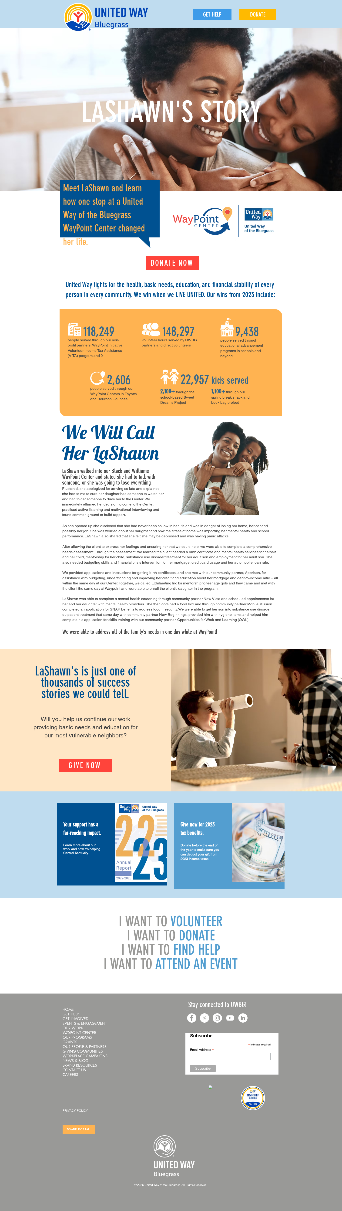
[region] (112, 844)
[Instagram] (217, 1018)
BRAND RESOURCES (80, 1065)
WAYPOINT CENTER (79, 1033)
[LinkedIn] (243, 1018)
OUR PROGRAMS (77, 1037)
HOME (68, 1009)
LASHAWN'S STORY (171, 112)
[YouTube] (230, 1018)
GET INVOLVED (75, 1019)
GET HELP (71, 1014)
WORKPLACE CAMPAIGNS (85, 1056)
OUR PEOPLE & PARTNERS (85, 1047)
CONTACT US (74, 1070)
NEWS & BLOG (75, 1060)
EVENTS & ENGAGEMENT (85, 1023)
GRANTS (70, 1042)
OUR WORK (73, 1028)
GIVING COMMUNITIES (83, 1051)
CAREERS (70, 1074)
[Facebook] (191, 1018)
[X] (204, 1018)
